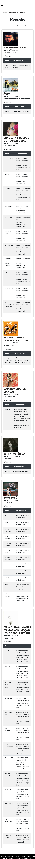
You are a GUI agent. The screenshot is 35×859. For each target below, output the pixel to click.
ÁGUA (7, 94)
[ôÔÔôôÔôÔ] (11, 489)
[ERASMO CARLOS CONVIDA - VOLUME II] (11, 329)
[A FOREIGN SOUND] (11, 39)
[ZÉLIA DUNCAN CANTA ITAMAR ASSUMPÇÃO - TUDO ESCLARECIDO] (11, 618)
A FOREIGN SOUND (15, 47)
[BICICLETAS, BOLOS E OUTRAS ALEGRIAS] (11, 129)
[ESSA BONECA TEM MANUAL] (11, 380)
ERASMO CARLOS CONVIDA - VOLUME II (17, 339)
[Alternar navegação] (2, 5)
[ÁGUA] (11, 85)
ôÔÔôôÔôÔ (11, 497)
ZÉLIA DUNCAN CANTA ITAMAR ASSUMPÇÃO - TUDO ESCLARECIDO (17, 630)
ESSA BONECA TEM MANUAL (15, 390)
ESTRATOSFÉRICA (14, 453)
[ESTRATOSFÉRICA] (11, 445)
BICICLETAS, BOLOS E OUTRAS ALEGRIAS (16, 139)
